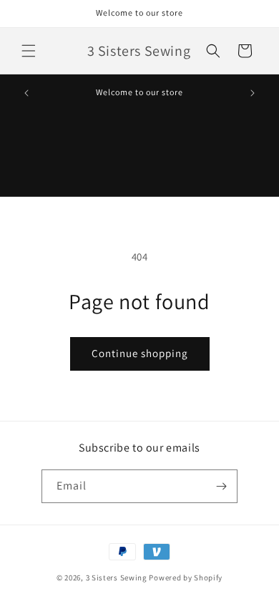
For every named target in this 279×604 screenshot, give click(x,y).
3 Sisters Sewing (116, 578)
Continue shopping (140, 353)
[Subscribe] (221, 486)
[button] (28, 51)
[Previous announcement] (26, 93)
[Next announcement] (252, 93)
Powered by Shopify (185, 578)
